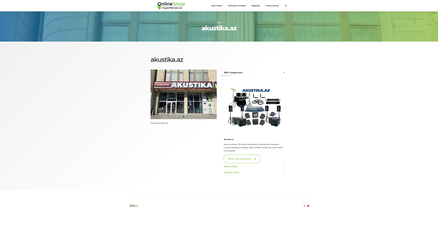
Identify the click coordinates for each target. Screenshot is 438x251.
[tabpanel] (184, 94)
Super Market (216, 6)
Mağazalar (255, 6)
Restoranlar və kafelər (237, 6)
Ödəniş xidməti (272, 6)
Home (219, 22)
